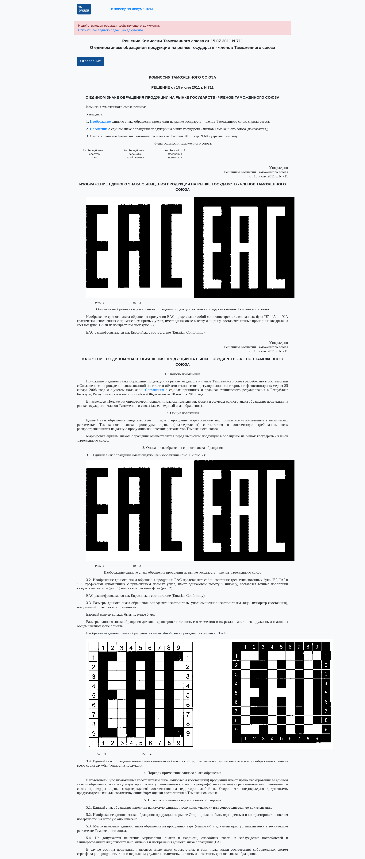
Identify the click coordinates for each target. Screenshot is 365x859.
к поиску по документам (132, 9)
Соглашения (154, 390)
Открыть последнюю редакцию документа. (111, 30)
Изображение (100, 121)
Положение (98, 129)
